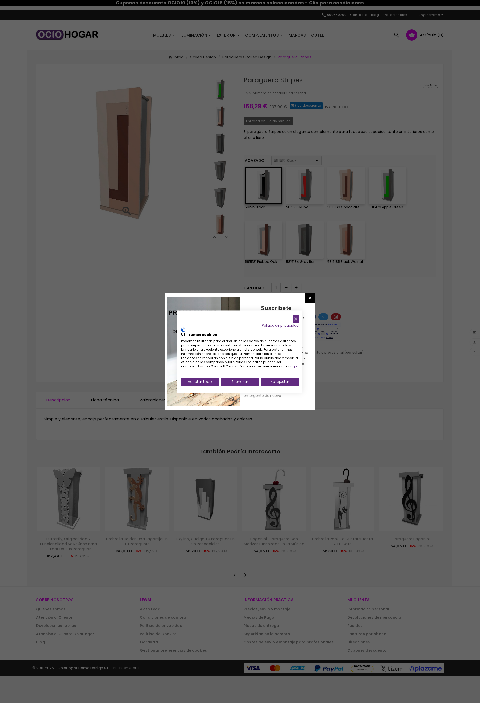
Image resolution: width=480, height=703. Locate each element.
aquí (294, 366)
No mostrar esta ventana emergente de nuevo (266, 393)
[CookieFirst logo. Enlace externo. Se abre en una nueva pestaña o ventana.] (183, 329)
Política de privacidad (280, 325)
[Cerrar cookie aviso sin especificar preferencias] (296, 319)
